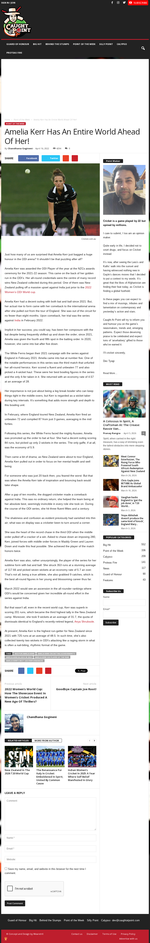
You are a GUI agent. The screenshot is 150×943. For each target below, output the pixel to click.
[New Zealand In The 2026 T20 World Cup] (19, 756)
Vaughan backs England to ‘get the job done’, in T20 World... (131, 502)
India (17, 320)
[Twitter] (124, 3)
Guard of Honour (17, 44)
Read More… (110, 373)
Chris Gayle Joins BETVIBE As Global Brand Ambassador (131, 483)
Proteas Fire (14, 52)
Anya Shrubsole (84, 621)
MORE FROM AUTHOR (47, 740)
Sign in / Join (8, 2)
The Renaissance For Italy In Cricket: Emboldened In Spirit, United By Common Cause (49, 776)
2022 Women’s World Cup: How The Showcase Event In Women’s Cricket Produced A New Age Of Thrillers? (26, 695)
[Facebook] (112, 3)
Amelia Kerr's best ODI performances (24, 660)
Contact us (76, 933)
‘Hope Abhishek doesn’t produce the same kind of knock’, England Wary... (132, 520)
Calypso (122, 44)
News (106, 568)
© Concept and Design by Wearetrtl (24, 933)
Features (108, 580)
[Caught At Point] (16, 22)
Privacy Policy (128, 933)
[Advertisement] (75, 86)
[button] (143, 48)
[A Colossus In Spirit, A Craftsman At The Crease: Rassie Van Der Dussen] (124, 404)
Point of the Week (84, 44)
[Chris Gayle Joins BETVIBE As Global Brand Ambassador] (111, 485)
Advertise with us (128, 938)
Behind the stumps (57, 44)
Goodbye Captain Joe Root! (76, 689)
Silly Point (106, 44)
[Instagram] (118, 3)
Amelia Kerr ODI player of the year (52, 657)
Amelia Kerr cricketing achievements (56, 653)
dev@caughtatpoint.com (126, 920)
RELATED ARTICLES (18, 740)
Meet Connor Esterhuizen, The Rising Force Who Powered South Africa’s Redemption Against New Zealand (133, 464)
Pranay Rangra (112, 433)
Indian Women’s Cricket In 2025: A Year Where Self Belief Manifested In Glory (81, 775)
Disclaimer (92, 933)
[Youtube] (138, 2)
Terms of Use (109, 933)
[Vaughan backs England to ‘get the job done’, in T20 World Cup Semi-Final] (111, 502)
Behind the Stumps (50, 920)
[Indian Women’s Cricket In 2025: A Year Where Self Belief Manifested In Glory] (82, 756)
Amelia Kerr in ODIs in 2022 (19, 657)
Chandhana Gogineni (20, 148)
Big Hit (37, 44)
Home (7, 119)
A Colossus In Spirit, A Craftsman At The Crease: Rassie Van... (121, 425)
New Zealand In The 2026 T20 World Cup (17, 771)
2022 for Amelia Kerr (24, 653)
